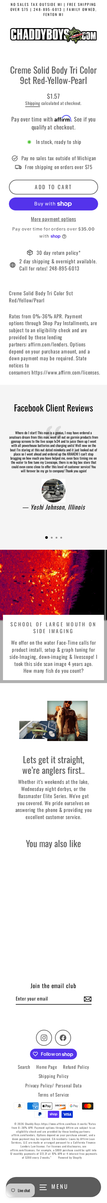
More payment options (53, 219)
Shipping (32, 103)
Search (24, 1066)
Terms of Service (53, 1094)
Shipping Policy (54, 1076)
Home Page (46, 1066)
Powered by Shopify (70, 1157)
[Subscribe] (87, 999)
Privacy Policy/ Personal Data (53, 1085)
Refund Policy (76, 1066)
